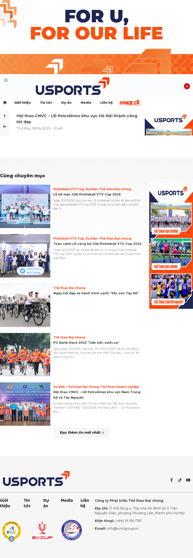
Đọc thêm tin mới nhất (80, 432)
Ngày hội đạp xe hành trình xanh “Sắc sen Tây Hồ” (96, 293)
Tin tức (46, 103)
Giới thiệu (22, 103)
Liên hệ (106, 103)
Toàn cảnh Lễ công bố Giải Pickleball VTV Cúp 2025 (97, 244)
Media (86, 103)
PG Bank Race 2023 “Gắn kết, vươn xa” (86, 342)
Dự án (66, 103)
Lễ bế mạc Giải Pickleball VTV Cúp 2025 (87, 194)
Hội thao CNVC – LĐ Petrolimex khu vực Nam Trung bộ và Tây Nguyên (96, 394)
